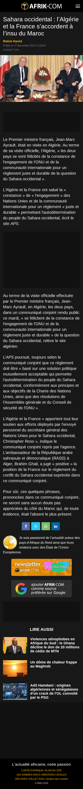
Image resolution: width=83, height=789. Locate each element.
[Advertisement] (41, 122)
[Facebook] (26, 526)
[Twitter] (35, 526)
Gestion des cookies (57, 779)
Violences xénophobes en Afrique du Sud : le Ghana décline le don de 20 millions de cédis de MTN (54, 645)
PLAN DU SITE (53, 770)
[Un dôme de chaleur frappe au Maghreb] (15, 668)
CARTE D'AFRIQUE (32, 770)
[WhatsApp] (46, 526)
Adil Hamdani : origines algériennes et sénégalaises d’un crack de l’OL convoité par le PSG (54, 691)
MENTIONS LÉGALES (54, 774)
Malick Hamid (12, 41)
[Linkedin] (55, 526)
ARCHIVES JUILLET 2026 (29, 779)
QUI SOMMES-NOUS (28, 774)
